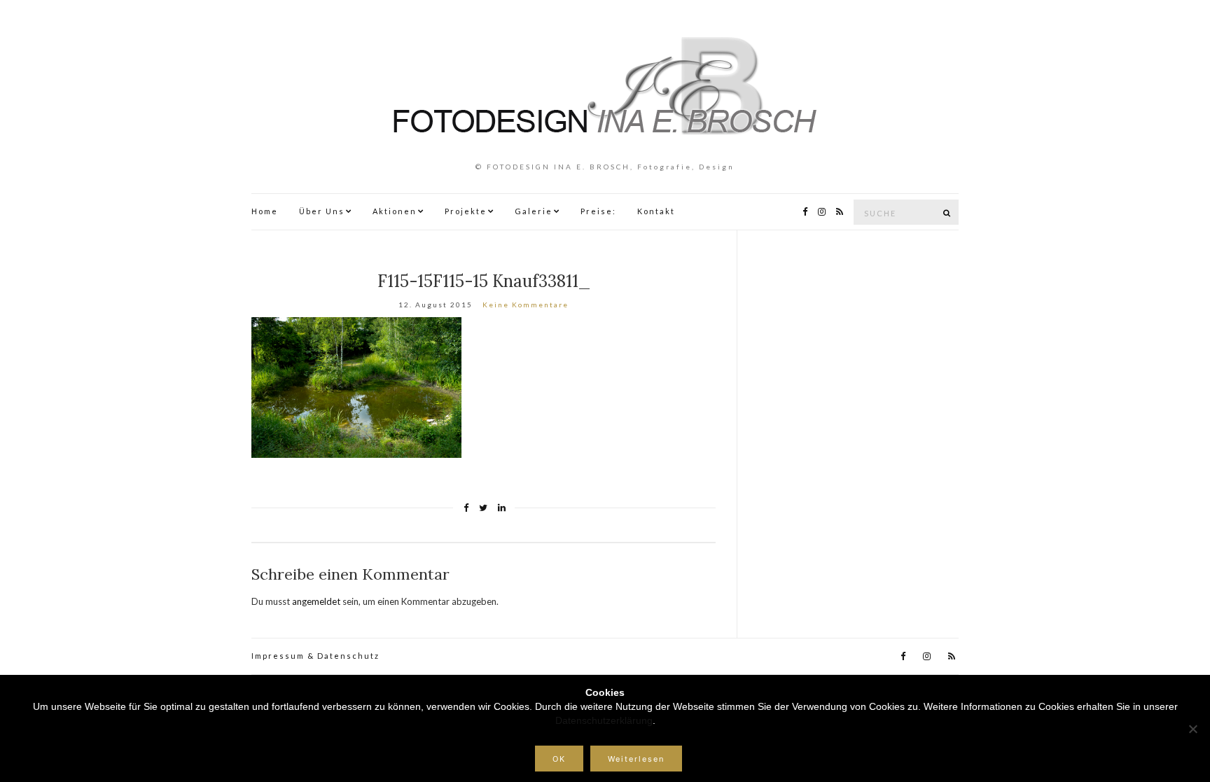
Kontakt (656, 211)
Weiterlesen (636, 759)
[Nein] (1192, 729)
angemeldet (316, 601)
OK (559, 759)
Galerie (533, 211)
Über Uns (322, 211)
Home (264, 211)
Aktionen (395, 211)
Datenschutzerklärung (604, 720)
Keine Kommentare (525, 304)
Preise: (598, 211)
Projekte (466, 211)
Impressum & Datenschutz (315, 655)
